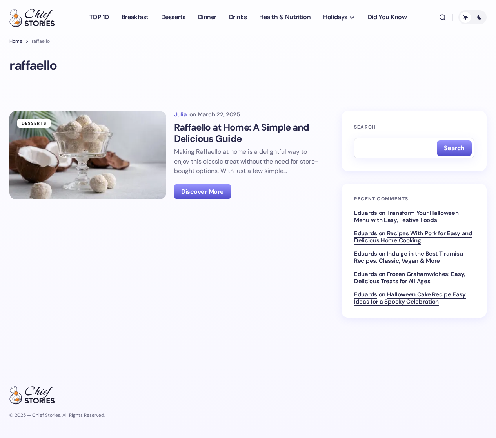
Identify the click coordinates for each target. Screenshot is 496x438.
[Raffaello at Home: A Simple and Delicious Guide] (87, 155)
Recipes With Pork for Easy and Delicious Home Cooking (413, 236)
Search (365, 127)
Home (15, 41)
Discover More (202, 191)
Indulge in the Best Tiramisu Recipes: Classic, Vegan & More (408, 257)
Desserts (34, 123)
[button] (442, 17)
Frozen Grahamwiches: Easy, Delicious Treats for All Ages (409, 277)
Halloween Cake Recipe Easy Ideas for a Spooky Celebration (410, 298)
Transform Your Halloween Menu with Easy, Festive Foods (406, 216)
